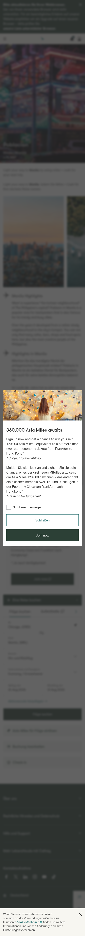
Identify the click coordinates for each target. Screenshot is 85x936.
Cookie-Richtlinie (27, 922)
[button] (80, 914)
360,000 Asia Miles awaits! (34, 430)
